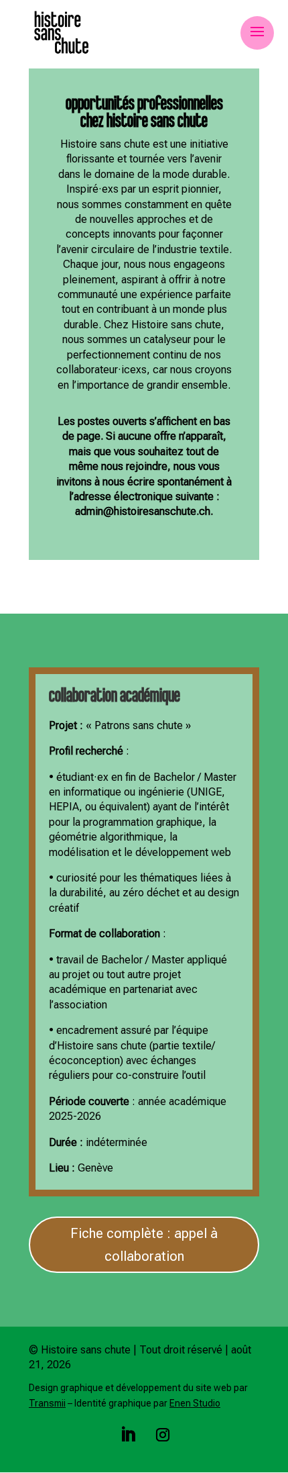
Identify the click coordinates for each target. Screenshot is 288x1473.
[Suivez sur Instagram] (162, 1434)
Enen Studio (194, 1403)
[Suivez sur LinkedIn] (128, 1435)
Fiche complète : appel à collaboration (144, 1244)
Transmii (47, 1403)
